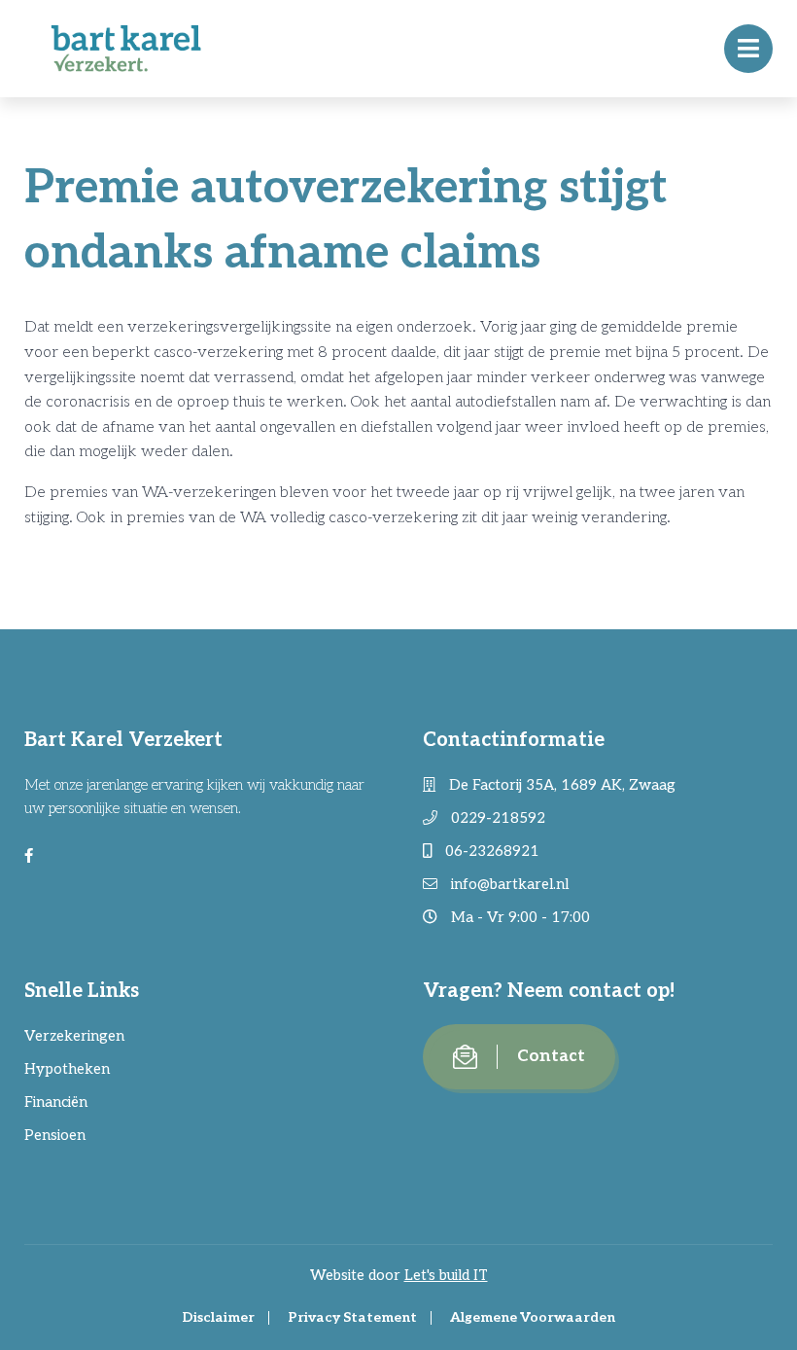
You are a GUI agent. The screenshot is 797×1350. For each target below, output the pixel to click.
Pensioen (55, 1135)
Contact (551, 1056)
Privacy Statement (352, 1317)
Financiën (55, 1102)
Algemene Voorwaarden (532, 1317)
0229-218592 (496, 818)
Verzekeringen (74, 1036)
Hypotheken (67, 1069)
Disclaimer (218, 1317)
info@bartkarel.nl (508, 884)
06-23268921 (490, 851)
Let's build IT (446, 1275)
